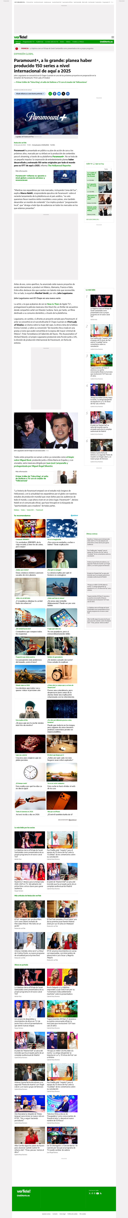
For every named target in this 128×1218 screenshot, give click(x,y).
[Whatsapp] (50, 94)
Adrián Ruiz (17, 859)
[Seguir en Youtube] (97, 1193)
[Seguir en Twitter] (90, 1193)
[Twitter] (63, 94)
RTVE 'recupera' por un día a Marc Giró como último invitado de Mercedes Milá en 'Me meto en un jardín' (28, 922)
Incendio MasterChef (56, 2)
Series (62, 42)
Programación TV (106, 2)
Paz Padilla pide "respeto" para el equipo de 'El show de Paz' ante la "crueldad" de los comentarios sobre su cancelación (101, 342)
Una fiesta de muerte (38, 2)
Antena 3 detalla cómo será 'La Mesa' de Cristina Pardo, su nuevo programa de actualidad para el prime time (29, 953)
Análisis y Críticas (78, 42)
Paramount (39, 510)
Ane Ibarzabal (91, 2)
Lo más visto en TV (51, 42)
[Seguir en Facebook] (92, 1193)
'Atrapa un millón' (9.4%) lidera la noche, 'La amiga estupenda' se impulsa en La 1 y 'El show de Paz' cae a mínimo (62, 1053)
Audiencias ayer (47, 2)
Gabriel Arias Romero (53, 859)
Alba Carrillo (84, 2)
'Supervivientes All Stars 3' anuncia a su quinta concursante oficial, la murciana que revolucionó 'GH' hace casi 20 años (61, 1022)
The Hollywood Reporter (59, 165)
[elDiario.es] (23, 1195)
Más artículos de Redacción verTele (27, 896)
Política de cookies (73, 1214)
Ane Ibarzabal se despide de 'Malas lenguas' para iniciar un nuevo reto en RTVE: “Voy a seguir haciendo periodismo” (29, 1117)
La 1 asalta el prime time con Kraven (91, 174)
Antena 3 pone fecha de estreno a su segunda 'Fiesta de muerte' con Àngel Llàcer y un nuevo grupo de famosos (29, 1084)
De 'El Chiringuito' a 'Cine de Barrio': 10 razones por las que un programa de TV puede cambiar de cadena (62, 1147)
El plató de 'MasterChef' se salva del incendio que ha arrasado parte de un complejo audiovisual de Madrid (61, 884)
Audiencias (39, 42)
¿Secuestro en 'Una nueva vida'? (92, 197)
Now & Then (53, 304)
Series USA (30, 510)
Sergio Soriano (18, 891)
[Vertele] (23, 1191)
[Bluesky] (59, 94)
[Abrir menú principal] (113, 37)
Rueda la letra (99, 2)
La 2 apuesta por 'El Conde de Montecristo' (91, 185)
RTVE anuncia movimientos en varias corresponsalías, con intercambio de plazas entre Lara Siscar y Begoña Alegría (61, 954)
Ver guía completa (92, 219)
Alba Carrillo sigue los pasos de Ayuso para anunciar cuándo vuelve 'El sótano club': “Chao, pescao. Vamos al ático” (29, 1148)
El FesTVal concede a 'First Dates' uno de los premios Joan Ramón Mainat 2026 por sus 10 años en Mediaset (62, 921)
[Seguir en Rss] (101, 1193)
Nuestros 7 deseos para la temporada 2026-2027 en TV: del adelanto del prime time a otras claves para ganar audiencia (29, 885)
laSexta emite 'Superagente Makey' (92, 208)
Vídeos (68, 42)
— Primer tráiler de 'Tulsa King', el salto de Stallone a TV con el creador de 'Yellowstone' (50, 82)
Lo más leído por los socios (24, 828)
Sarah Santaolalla (77, 2)
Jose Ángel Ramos (52, 1152)
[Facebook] (54, 94)
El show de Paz (29, 2)
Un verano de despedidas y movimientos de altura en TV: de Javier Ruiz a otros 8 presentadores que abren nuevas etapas (28, 1022)
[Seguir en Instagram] (94, 1193)
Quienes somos (46, 1214)
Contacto (55, 1214)
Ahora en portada (21, 965)
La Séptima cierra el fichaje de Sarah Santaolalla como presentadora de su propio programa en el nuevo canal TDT (29, 853)
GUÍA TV (95, 164)
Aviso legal (63, 1214)
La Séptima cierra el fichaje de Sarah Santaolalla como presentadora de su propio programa (61, 48)
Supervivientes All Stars (67, 2)
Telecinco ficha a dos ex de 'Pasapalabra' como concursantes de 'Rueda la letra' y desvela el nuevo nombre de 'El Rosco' (61, 1117)
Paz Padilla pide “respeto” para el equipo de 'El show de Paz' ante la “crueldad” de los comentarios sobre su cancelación (61, 853)
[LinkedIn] (68, 94)
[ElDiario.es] (106, 42)
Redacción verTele (20, 143)
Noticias (18, 42)
